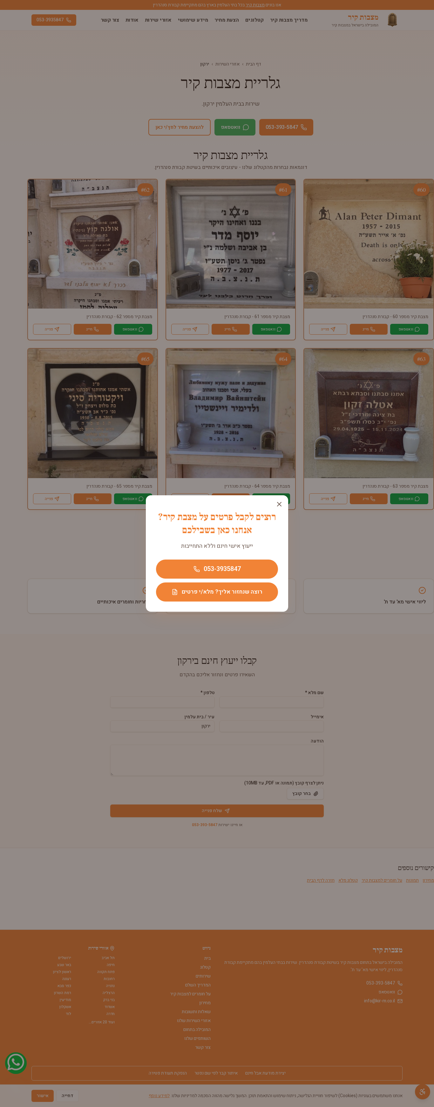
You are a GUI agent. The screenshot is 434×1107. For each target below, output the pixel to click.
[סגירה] (279, 504)
